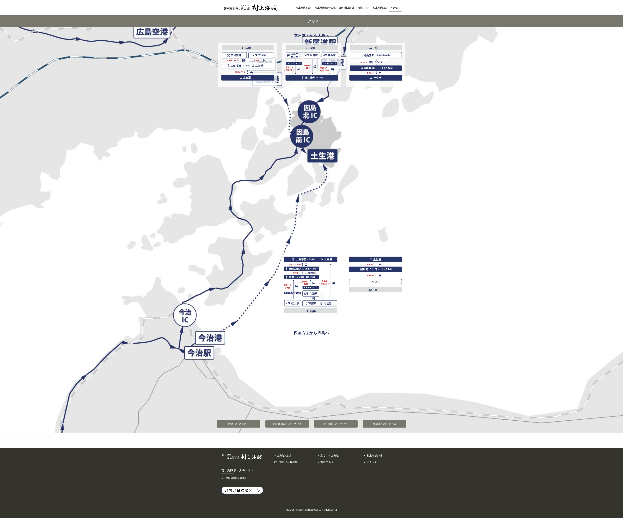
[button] (238, 424)
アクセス (372, 462)
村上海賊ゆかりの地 (286, 462)
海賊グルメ (326, 462)
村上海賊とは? (282, 455)
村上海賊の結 (374, 455)
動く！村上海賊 (329, 455)
